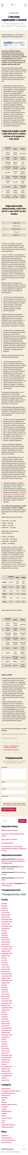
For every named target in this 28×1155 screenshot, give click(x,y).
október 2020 (5, 1060)
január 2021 (5, 1053)
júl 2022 (4, 1012)
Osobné (3, 1109)
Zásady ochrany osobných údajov (10, 1152)
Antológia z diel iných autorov (11, 1091)
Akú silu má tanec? (7, 843)
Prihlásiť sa (5, 1135)
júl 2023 (4, 985)
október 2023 (5, 978)
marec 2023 (5, 994)
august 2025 (5, 928)
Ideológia (4, 1097)
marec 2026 (5, 912)
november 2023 (6, 976)
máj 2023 (4, 989)
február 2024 (5, 969)
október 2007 (5, 1069)
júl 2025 (4, 931)
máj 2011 (4, 1064)
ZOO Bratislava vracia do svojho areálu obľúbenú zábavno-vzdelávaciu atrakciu (13, 848)
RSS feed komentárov (8, 1140)
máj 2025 (4, 935)
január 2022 (5, 1026)
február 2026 (5, 915)
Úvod (3, 1120)
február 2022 (5, 1023)
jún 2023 (4, 987)
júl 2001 (4, 1078)
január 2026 (5, 917)
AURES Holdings (8, 738)
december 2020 (6, 1055)
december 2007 (6, 1066)
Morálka (4, 1102)
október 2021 (5, 1032)
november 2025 (6, 921)
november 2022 (6, 1003)
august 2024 (5, 955)
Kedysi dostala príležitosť (9, 830)
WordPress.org (6, 1142)
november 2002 (6, 1073)
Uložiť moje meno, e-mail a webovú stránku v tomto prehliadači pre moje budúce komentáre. (14, 804)
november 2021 (6, 1030)
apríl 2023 (4, 992)
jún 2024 (4, 960)
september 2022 (6, 1007)
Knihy (3, 1100)
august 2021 (5, 1037)
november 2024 (6, 949)
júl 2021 (3, 1039)
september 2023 (6, 980)
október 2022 (5, 1005)
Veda (3, 1122)
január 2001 (5, 1080)
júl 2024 (4, 958)
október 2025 (5, 924)
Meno (3, 782)
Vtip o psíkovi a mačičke (9, 839)
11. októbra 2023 (8, 26)
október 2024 (5, 951)
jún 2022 (4, 1014)
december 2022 (6, 1001)
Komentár (4, 767)
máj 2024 (4, 962)
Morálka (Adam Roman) (9, 1104)
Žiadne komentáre (21, 26)
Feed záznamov (6, 1138)
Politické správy (6, 1111)
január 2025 (5, 944)
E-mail (3, 789)
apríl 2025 (4, 937)
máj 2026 (4, 908)
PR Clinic (15, 738)
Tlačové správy (14, 13)
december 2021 (6, 1028)
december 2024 (6, 946)
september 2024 (6, 953)
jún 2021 (4, 1041)
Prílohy (3, 1116)
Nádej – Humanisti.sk (8, 883)
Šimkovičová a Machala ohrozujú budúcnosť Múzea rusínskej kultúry (13, 861)
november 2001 (6, 1075)
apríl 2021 (4, 1046)
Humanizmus (5, 1095)
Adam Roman (5, 1088)
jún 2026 (4, 906)
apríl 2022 (4, 1019)
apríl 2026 (4, 910)
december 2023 (6, 974)
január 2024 (5, 971)
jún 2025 (4, 933)
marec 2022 (5, 1021)
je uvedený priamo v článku (16, 23)
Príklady (4, 1113)
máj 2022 (4, 1017)
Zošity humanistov (7, 1127)
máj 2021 (4, 1044)
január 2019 (5, 1062)
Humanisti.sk (10, 1149)
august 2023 (5, 983)
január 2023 (5, 998)
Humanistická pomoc (8, 1093)
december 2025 (6, 919)
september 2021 (6, 1035)
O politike (4, 1107)
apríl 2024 (4, 964)
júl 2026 (4, 903)
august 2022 (5, 1010)
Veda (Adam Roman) (8, 1125)
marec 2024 (5, 967)
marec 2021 (5, 1048)
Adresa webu (4, 796)
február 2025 (5, 942)
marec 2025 (5, 940)
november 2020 (6, 1057)
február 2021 (5, 1051)
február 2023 (5, 996)
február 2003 (5, 1071)
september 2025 (6, 926)
